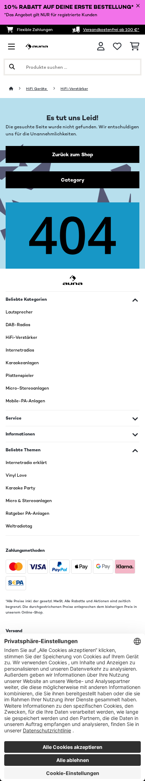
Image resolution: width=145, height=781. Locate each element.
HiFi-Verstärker (74, 88)
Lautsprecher (19, 312)
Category (72, 180)
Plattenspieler (20, 375)
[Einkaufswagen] (134, 46)
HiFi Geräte (37, 88)
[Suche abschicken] (12, 67)
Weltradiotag (19, 526)
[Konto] (101, 46)
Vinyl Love (16, 475)
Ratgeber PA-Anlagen (27, 513)
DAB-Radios (18, 325)
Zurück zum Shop (72, 154)
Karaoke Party (20, 488)
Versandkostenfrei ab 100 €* (111, 29)
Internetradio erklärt (26, 462)
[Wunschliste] (117, 46)
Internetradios (20, 350)
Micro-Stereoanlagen (27, 388)
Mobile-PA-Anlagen (25, 401)
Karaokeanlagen (22, 363)
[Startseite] (17, 88)
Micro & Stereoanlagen (29, 501)
